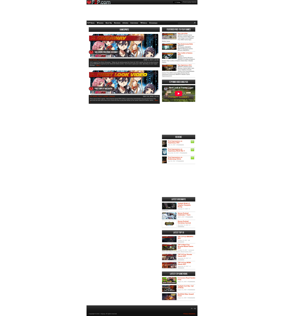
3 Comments (180, 144)
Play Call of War (183, 33)
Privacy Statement (189, 314)
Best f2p (109, 23)
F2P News (91, 23)
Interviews (134, 23)
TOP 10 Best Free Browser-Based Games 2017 (185, 246)
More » (98, 65)
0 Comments (183, 153)
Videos (144, 23)
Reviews (117, 23)
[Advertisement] (178, 118)
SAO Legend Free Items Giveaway (106, 52)
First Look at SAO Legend (103, 88)
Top (195, 308)
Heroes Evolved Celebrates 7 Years (184, 214)
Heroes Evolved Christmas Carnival (184, 222)
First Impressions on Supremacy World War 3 (176, 150)
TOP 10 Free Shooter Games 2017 (185, 255)
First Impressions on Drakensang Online (175, 158)
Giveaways (153, 23)
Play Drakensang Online (185, 44)
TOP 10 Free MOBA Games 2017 (184, 263)
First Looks (103, 96)
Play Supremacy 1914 (185, 65)
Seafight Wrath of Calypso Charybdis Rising (184, 205)
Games (101, 23)
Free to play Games (189, 2)
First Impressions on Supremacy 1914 (175, 142)
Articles (125, 23)
